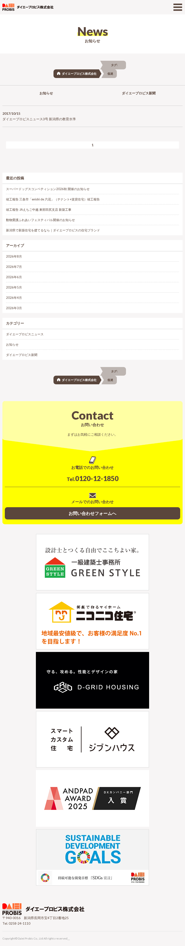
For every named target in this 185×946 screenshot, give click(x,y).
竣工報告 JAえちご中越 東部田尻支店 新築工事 (38, 209)
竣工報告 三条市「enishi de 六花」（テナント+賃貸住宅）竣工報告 (53, 199)
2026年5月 (14, 287)
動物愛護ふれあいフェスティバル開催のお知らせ (40, 220)
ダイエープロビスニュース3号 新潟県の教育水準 (39, 119)
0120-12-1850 (93, 478)
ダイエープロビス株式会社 (79, 73)
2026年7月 (14, 267)
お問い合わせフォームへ (92, 513)
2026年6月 (14, 277)
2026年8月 (14, 256)
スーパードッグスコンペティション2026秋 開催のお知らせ (48, 189)
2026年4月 (14, 298)
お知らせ (46, 93)
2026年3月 (14, 308)
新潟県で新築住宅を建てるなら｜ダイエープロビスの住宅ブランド (53, 230)
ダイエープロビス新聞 (139, 93)
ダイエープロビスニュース (25, 334)
